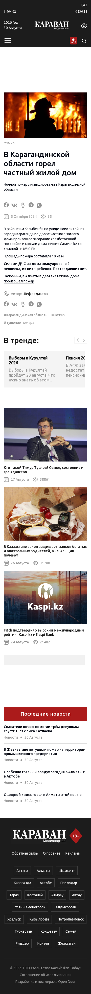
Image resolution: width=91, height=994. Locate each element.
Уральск (14, 919)
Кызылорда (39, 919)
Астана (22, 871)
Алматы (43, 871)
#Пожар (58, 315)
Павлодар (68, 883)
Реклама (72, 853)
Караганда (22, 883)
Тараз (14, 895)
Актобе (46, 883)
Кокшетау (49, 931)
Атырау (57, 895)
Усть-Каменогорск (30, 907)
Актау (77, 895)
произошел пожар (19, 281)
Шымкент (67, 871)
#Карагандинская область (26, 315)
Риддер (22, 943)
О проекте (51, 853)
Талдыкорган (65, 907)
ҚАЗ (84, 5)
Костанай (35, 895)
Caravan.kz (68, 244)
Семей (70, 931)
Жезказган (67, 943)
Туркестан (23, 931)
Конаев (43, 943)
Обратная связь (25, 853)
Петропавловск (71, 919)
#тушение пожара (19, 323)
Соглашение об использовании (46, 975)
